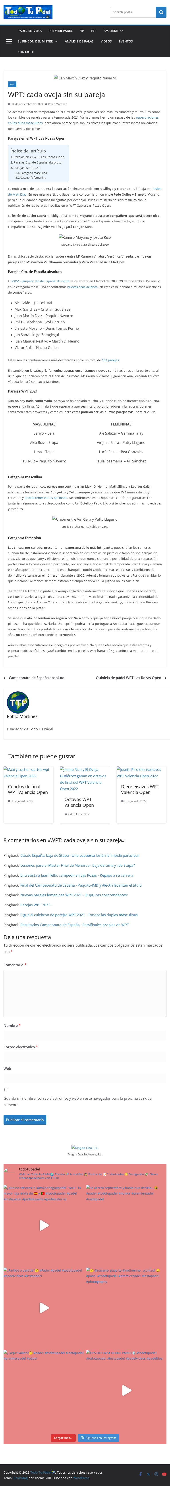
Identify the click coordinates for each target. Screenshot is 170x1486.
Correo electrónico (21, 1047)
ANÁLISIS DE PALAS (79, 41)
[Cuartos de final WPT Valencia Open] (28, 769)
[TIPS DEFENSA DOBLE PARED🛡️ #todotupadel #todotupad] (126, 1390)
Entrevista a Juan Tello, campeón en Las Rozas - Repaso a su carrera (76, 875)
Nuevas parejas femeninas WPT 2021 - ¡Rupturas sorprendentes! (74, 895)
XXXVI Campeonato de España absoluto (40, 281)
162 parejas (110, 360)
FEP (94, 31)
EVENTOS (126, 41)
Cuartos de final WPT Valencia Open (28, 789)
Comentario (15, 964)
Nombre (12, 1025)
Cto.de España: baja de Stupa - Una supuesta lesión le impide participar (79, 855)
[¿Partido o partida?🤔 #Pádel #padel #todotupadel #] (44, 1308)
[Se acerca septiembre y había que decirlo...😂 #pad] (126, 1225)
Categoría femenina (33, 177)
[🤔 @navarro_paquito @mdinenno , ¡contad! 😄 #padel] (126, 1308)
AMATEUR (111, 31)
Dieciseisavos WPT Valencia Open (140, 789)
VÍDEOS (106, 41)
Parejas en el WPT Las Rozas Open (39, 157)
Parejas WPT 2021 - (36, 905)
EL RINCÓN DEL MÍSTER (35, 41)
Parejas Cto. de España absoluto (37, 162)
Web (7, 1068)
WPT (12, 84)
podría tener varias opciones (46, 498)
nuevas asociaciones (82, 287)
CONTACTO (26, 52)
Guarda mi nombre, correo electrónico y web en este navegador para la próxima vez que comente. (78, 1101)
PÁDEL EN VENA (30, 31)
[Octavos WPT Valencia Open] (85, 769)
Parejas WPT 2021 (27, 168)
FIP (82, 31)
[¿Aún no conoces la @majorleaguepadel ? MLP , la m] (44, 1225)
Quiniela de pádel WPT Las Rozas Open (128, 677)
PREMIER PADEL (61, 31)
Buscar (161, 12)
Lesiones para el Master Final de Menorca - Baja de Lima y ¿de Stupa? (77, 865)
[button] (120, 31)
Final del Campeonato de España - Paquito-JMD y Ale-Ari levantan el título (81, 885)
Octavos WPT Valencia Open (79, 802)
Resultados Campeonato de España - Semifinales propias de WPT (74, 924)
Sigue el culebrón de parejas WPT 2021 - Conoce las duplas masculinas (79, 914)
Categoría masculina (33, 173)
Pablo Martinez (57, 104)
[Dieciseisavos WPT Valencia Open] (141, 769)
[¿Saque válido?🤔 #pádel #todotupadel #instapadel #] (44, 1390)
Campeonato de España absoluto (36, 677)
